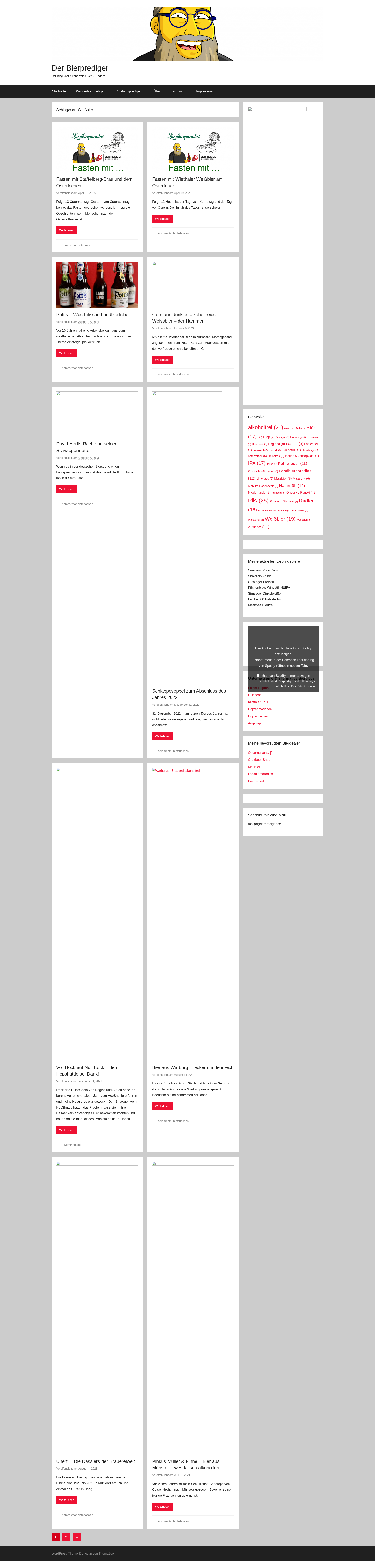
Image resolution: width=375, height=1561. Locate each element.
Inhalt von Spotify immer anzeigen (285, 676)
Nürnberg (278, 492)
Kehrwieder (292, 463)
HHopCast (309, 456)
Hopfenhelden (258, 716)
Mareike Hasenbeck (263, 486)
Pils (258, 500)
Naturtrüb (292, 485)
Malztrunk (301, 478)
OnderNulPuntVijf (301, 492)
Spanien (283, 510)
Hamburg (310, 450)
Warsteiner (256, 519)
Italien (271, 463)
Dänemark (259, 444)
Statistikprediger (129, 91)
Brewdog (298, 437)
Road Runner (267, 510)
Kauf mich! (178, 91)
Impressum (204, 91)
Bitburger (282, 437)
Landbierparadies (260, 774)
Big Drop (266, 437)
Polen (293, 501)
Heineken (276, 456)
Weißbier (280, 519)
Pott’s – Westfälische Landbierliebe (92, 314)
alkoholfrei (265, 427)
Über (157, 91)
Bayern (289, 428)
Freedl (275, 450)
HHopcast (255, 695)
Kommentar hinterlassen (77, 245)
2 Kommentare (71, 1144)
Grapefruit (292, 450)
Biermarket (256, 781)
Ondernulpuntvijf (260, 753)
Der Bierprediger (80, 68)
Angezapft (255, 723)
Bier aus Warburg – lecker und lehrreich (193, 1067)
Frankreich (260, 450)
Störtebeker (299, 510)
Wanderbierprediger (90, 91)
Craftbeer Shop (259, 760)
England (276, 444)
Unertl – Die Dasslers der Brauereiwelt (95, 1461)
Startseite (59, 91)
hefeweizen (257, 456)
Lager (272, 471)
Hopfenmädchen (260, 709)
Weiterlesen (66, 230)
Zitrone (258, 527)
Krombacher (256, 471)
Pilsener (278, 501)
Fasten (294, 444)
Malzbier (283, 478)
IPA (256, 463)
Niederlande (259, 492)
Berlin (300, 428)
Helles (292, 456)
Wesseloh (303, 519)
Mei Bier (254, 767)
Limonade (264, 478)
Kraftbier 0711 (258, 702)
